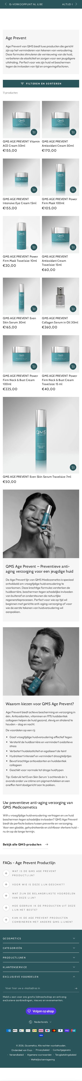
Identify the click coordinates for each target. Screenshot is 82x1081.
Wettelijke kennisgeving (43, 1059)
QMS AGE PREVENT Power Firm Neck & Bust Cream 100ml (20, 380)
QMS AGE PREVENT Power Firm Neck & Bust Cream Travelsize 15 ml (59, 380)
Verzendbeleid (16, 1054)
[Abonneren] (77, 988)
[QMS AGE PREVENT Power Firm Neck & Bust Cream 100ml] (21, 354)
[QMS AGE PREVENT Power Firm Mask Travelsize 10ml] (21, 234)
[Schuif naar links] (6, 4)
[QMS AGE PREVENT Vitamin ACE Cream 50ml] (21, 119)
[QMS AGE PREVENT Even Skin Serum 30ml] (21, 296)
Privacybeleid (42, 1049)
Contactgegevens (62, 1049)
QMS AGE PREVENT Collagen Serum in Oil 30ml (60, 320)
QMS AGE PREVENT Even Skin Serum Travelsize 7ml (37, 476)
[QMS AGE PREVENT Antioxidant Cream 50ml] (60, 119)
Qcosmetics (31, 1045)
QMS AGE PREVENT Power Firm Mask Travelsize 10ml (20, 258)
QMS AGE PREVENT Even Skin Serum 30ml (19, 320)
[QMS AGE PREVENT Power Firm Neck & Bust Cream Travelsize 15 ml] (60, 354)
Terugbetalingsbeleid (65, 1054)
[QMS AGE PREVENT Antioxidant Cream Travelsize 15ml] (60, 234)
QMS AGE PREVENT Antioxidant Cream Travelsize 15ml (55, 261)
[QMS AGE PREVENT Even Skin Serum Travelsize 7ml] (41, 435)
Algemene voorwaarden (39, 1054)
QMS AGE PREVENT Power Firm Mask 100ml (59, 201)
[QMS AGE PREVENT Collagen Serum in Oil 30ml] (60, 296)
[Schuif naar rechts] (76, 4)
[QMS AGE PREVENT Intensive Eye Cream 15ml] (21, 177)
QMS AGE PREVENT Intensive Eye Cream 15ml (19, 201)
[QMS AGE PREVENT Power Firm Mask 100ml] (60, 177)
